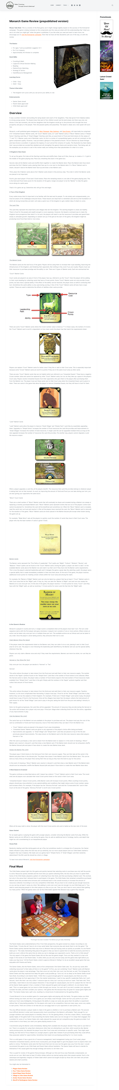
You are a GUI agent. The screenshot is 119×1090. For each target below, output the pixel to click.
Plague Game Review (20, 1068)
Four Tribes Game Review (21, 1071)
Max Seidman (54, 131)
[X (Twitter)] (79, 5)
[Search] (112, 5)
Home (52, 5)
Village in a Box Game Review (23, 1075)
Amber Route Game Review (22, 1078)
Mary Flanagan (44, 131)
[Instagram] (72, 5)
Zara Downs (66, 131)
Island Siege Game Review (22, 1073)
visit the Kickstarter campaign (31, 35)
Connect (58, 5)
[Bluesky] (77, 5)
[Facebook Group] (74, 5)
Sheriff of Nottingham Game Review (25, 1080)
